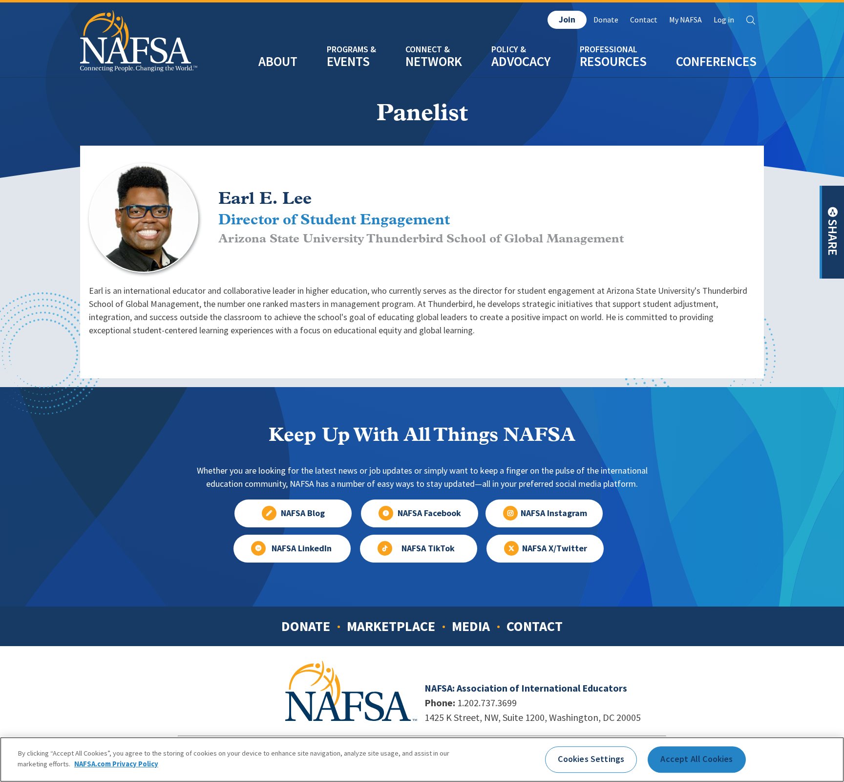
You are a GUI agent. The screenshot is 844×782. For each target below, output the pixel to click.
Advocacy (520, 61)
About (277, 61)
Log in (724, 20)
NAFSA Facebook (429, 513)
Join (567, 19)
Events (348, 61)
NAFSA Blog (303, 513)
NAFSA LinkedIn (302, 548)
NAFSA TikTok (428, 548)
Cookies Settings (591, 759)
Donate (605, 20)
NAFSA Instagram (554, 513)
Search (750, 20)
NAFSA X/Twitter (554, 548)
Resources (613, 61)
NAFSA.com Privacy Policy (116, 763)
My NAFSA (685, 20)
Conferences (716, 61)
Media (471, 626)
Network (433, 61)
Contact (643, 20)
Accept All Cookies (696, 759)
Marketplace (391, 626)
